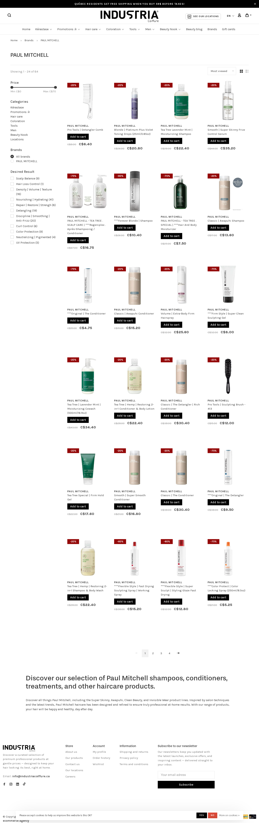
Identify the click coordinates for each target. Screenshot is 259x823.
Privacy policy (129, 758)
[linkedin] (17, 784)
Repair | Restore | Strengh (36, 205)
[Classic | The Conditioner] (181, 466)
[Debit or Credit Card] (252, 818)
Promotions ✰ (67, 29)
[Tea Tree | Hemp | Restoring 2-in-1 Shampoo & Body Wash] (87, 557)
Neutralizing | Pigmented (36, 237)
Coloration (113, 29)
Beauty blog (194, 29)
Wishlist (98, 764)
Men (148, 29)
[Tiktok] (24, 784)
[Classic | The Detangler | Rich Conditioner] (181, 376)
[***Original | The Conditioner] (87, 285)
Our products (74, 758)
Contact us (72, 764)
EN (229, 15)
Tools (133, 29)
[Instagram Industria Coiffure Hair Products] (10, 784)
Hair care (91, 29)
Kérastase (42, 29)
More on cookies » (229, 815)
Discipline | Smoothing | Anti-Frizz (33, 218)
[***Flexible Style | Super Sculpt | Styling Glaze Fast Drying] (181, 557)
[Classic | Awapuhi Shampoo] (228, 192)
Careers (70, 776)
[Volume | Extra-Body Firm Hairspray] (181, 285)
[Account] (240, 15)
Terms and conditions (134, 764)
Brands (212, 29)
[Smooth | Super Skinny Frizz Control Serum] (228, 101)
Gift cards (228, 29)
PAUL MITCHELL (50, 40)
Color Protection (29, 231)
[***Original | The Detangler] (228, 466)
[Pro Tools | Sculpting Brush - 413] (228, 376)
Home (26, 29)
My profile (99, 751)
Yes (201, 815)
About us (71, 751)
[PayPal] (244, 818)
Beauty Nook (168, 29)
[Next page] (178, 653)
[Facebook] (4, 784)
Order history (101, 758)
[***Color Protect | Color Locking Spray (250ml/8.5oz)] (228, 557)
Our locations (74, 770)
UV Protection (27, 242)
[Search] (10, 15)
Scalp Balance (27, 178)
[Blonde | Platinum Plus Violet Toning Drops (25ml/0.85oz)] (134, 101)
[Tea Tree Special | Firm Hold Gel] (87, 466)
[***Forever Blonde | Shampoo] (134, 192)
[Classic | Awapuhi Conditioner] (134, 285)
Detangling (26, 210)
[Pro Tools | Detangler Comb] (87, 101)
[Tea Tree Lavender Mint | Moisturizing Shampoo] (181, 101)
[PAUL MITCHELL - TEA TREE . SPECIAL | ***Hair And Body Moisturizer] (181, 192)
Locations (17, 139)
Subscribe (186, 784)
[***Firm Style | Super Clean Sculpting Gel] (228, 285)
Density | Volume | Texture (34, 192)
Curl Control (26, 226)
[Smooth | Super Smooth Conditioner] (134, 466)
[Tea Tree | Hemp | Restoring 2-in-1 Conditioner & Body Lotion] (134, 376)
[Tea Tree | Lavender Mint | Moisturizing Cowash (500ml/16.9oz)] (87, 376)
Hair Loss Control (30, 184)
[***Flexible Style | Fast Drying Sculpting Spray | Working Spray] (134, 557)
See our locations (206, 16)
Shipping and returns (134, 751)
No (212, 815)
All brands (23, 156)
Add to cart (78, 136)
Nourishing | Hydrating (34, 199)
